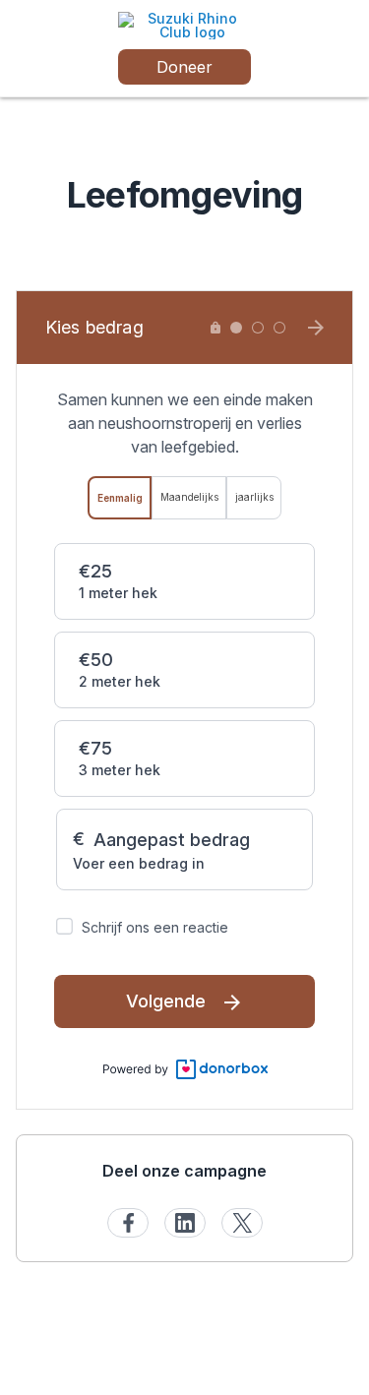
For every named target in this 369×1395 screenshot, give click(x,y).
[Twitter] (242, 1223)
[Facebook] (128, 1223)
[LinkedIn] (185, 1223)
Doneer (184, 67)
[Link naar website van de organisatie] (184, 24)
